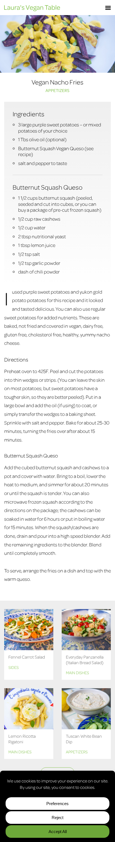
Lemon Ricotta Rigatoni (22, 738)
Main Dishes (77, 672)
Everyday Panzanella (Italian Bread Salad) (85, 659)
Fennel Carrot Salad (26, 657)
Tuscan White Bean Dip (84, 738)
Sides (13, 667)
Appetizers (57, 90)
